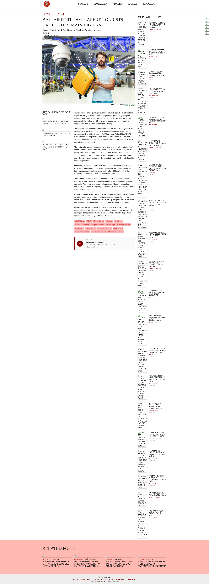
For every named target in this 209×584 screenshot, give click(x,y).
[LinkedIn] (130, 105)
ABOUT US (74, 579)
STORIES (117, 4)
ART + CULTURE (153, 124)
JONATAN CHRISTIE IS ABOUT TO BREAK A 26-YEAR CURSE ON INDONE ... (157, 203)
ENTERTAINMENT (153, 410)
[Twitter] (132, 105)
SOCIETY (83, 4)
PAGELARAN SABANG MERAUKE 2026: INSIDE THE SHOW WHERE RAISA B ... (157, 235)
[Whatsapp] (125, 105)
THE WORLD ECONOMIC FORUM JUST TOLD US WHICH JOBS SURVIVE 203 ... (157, 378)
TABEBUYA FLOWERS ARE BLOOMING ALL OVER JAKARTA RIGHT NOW (157, 52)
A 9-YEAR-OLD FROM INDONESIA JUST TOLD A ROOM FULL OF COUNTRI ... (157, 25)
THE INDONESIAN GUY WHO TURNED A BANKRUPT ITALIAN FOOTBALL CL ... (157, 264)
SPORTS (151, 77)
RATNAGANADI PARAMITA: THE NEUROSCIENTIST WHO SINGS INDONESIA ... (157, 143)
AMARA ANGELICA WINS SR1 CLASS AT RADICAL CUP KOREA (156, 73)
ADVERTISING (86, 579)
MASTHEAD (109, 579)
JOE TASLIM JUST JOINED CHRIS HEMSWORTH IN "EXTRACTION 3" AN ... (157, 406)
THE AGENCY (131, 579)
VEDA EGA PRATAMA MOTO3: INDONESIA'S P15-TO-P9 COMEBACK (157, 434)
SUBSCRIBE (120, 579)
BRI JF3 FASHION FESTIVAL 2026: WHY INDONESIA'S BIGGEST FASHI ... (157, 453)
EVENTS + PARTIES (153, 95)
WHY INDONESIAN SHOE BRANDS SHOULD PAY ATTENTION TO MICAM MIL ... (157, 91)
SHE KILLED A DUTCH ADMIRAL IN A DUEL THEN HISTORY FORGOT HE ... (157, 120)
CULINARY (151, 297)
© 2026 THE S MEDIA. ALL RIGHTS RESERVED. (105, 581)
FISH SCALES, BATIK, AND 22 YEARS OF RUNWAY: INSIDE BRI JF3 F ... (156, 513)
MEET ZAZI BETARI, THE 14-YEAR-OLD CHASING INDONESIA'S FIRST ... (157, 350)
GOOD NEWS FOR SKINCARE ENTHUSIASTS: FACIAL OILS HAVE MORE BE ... (56, 564)
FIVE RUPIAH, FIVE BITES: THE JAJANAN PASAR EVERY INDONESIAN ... (156, 293)
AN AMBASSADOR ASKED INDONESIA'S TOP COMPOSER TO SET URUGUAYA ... (157, 167)
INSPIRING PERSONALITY (155, 29)
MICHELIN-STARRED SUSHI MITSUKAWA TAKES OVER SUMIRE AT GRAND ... (119, 564)
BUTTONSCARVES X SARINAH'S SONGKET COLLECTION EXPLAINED (158, 494)
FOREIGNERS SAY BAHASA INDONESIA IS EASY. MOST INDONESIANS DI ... (157, 318)
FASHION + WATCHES (154, 497)
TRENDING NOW (153, 56)
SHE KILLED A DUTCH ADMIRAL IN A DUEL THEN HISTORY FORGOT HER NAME (55, 147)
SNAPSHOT (149, 4)
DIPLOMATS (152, 172)
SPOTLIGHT (100, 4)
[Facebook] (127, 105)
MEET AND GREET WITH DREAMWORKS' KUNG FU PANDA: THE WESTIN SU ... (87, 564)
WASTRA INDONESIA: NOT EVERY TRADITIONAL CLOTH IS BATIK (157, 478)
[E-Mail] (134, 105)
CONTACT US (98, 579)
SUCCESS (133, 4)
